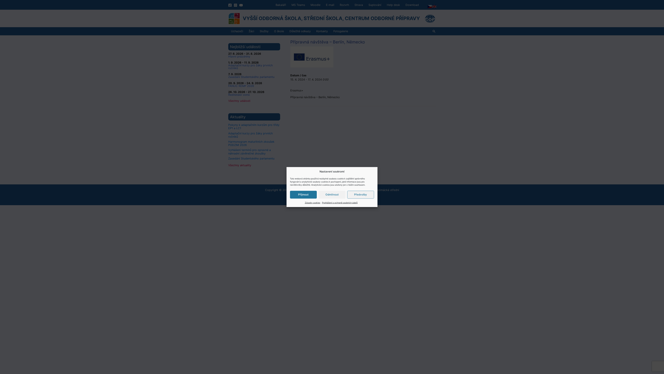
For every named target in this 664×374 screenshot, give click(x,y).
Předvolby (360, 194)
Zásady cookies (312, 202)
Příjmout (303, 194)
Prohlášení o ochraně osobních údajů (340, 202)
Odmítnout (332, 194)
